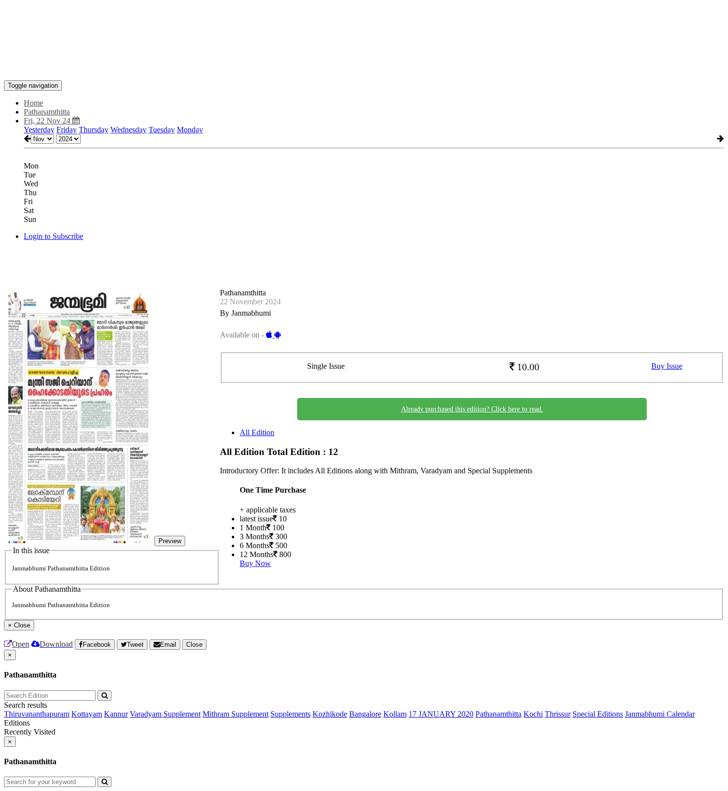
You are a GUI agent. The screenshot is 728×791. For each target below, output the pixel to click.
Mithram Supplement (235, 714)
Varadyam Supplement (165, 714)
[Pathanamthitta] (364, 65)
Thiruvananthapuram (36, 714)
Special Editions (597, 714)
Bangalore (365, 714)
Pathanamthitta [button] (47, 112)
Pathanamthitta (498, 714)
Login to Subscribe (53, 236)
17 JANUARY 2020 (441, 714)
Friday (66, 129)
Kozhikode (329, 714)
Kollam (395, 714)
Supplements (290, 714)
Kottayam (86, 714)
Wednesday (128, 129)
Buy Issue (666, 366)
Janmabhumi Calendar (660, 714)
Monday (190, 129)
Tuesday (162, 129)
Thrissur (558, 714)
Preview (169, 541)
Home (33, 103)
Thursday (93, 129)
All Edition (257, 432)
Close (194, 644)
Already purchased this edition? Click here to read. (472, 409)
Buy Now (255, 563)
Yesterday (39, 129)
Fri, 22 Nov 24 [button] (48, 120)
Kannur (116, 714)
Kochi (533, 714)
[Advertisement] (184, 26)
